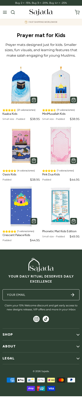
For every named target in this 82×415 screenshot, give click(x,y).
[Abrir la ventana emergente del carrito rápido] (77, 12)
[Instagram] (36, 319)
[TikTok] (46, 319)
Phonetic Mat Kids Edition (59, 231)
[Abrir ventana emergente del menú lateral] (5, 12)
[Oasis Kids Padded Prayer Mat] (21, 145)
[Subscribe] (72, 295)
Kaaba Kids (10, 114)
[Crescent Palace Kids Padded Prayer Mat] (21, 206)
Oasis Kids (9, 174)
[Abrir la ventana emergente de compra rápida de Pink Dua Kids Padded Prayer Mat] (73, 160)
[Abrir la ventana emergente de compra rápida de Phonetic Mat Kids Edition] (73, 221)
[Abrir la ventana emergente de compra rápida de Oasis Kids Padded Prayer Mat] (33, 160)
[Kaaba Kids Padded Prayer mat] (21, 85)
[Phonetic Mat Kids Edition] (60, 206)
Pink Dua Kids (51, 174)
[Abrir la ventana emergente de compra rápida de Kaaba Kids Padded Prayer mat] (33, 100)
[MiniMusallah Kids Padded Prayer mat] (60, 85)
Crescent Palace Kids (16, 235)
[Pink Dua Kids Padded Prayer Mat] (60, 145)
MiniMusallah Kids (54, 114)
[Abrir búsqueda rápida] (13, 12)
